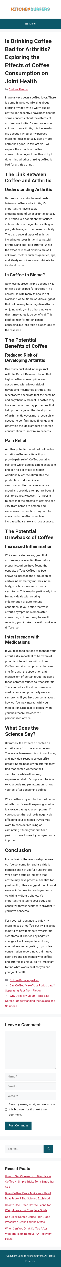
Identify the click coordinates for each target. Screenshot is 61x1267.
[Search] (48, 1149)
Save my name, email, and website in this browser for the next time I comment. (32, 1109)
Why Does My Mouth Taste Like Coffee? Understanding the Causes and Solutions (30, 1001)
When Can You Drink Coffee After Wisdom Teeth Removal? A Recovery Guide (28, 1233)
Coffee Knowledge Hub (24, 980)
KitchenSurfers (35, 1255)
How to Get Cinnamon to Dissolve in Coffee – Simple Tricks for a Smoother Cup (29, 1181)
